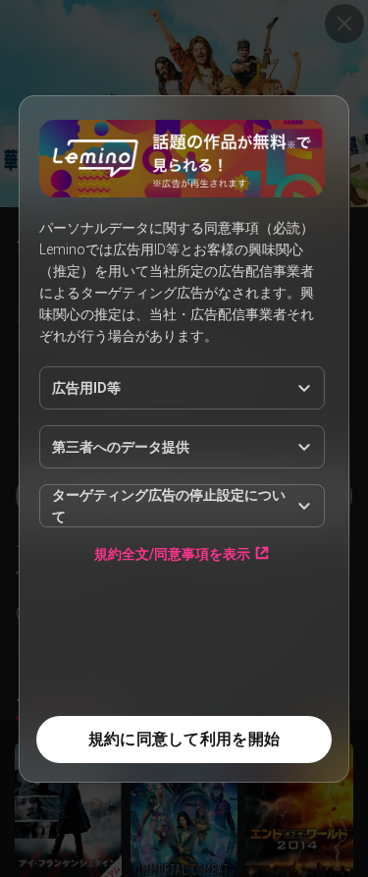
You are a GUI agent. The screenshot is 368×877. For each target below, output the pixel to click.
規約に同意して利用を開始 (184, 739)
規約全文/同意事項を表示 (172, 553)
